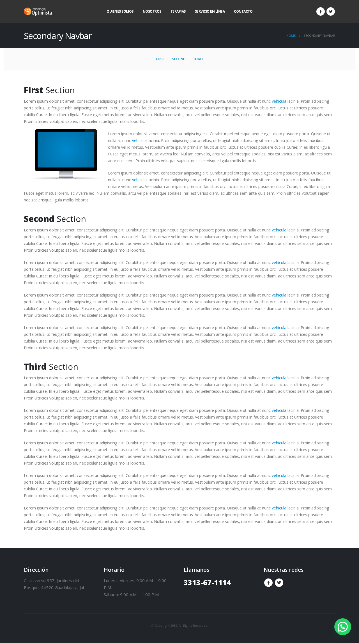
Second (179, 59)
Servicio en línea (210, 11)
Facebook (268, 582)
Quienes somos (120, 11)
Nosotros (152, 11)
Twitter (279, 582)
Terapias (178, 11)
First (160, 59)
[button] (342, 626)
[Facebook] (320, 11)
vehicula (279, 101)
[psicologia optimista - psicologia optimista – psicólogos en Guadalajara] (38, 12)
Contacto (243, 11)
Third (198, 59)
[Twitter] (330, 11)
